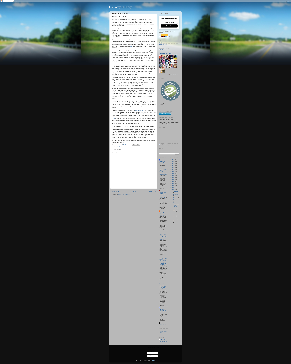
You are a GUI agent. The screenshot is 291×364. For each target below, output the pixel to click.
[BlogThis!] (134, 145)
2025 (173, 159)
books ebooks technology (122, 146)
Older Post (152, 191)
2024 (173, 161)
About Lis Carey (163, 44)
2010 (173, 189)
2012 (173, 185)
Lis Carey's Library (120, 7)
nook (131, 46)
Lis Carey (163, 339)
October (175, 197)
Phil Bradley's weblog (163, 259)
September (176, 199)
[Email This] (133, 145)
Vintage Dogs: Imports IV (163, 163)
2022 (173, 165)
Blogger (154, 360)
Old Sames (162, 309)
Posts (149, 353)
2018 (173, 173)
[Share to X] (136, 145)
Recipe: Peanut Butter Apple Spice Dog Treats (163, 288)
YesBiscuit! (162, 161)
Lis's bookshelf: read (165, 53)
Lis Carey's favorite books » (173, 74)
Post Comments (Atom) (124, 194)
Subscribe (169, 26)
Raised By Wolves (162, 213)
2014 (173, 181)
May (174, 215)
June (174, 213)
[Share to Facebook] (137, 145)
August (175, 209)
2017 (173, 175)
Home (134, 191)
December (175, 191)
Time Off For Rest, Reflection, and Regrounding (163, 173)
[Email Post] (130, 144)
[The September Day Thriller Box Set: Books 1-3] (176, 62)
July (174, 211)
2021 (173, 167)
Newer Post (115, 191)
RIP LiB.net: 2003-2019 (162, 238)
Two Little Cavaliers (162, 284)
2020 (173, 169)
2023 (173, 163)
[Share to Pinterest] (139, 145)
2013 (173, 183)
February (175, 221)
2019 (173, 171)
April (174, 217)
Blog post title (163, 310)
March (175, 219)
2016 (173, 177)
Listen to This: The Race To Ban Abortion (163, 196)
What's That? (163, 215)
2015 (173, 179)
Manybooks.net (139, 110)
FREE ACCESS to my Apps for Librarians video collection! (163, 262)
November (175, 194)
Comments (151, 355)
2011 (173, 187)
